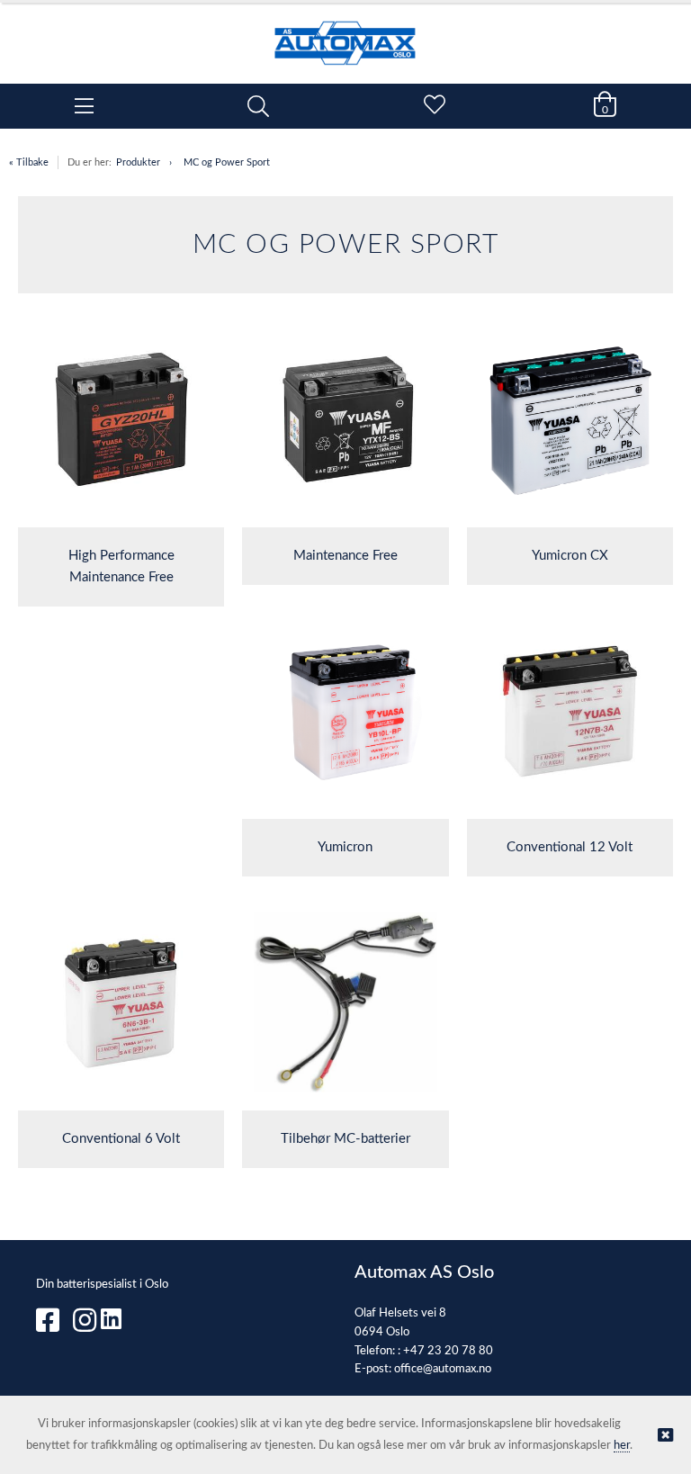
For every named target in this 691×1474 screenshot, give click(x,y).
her (622, 1446)
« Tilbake (29, 162)
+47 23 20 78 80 (448, 1351)
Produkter (138, 162)
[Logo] (345, 34)
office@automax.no (442, 1369)
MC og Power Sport (227, 162)
